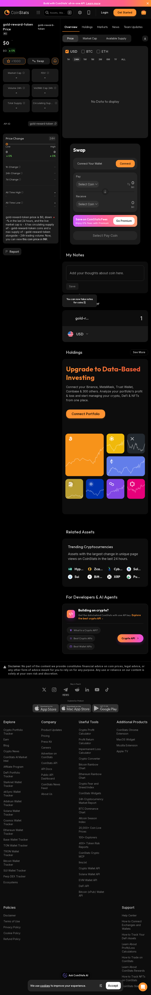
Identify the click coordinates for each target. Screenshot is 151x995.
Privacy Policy (12, 927)
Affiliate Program (13, 766)
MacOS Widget (126, 739)
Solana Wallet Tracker (11, 812)
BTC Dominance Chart (88, 810)
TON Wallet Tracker (15, 845)
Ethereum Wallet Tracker (13, 831)
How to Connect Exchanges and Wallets (132, 925)
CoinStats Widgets (90, 793)
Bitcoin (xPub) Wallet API (91, 893)
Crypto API (128, 638)
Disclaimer (9, 915)
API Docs (46, 768)
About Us (46, 793)
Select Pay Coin (105, 235)
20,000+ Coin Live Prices (90, 829)
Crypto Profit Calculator (86, 731)
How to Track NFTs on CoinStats (133, 978)
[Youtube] (97, 691)
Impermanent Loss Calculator (90, 750)
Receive (81, 196)
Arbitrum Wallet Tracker (12, 803)
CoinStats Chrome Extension (127, 731)
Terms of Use (11, 921)
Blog (6, 745)
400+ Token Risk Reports (89, 845)
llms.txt (83, 862)
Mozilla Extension (127, 745)
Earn (6, 739)
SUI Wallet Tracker (14, 870)
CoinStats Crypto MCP (89, 854)
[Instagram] (54, 691)
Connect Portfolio (86, 414)
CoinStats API (49, 763)
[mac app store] (75, 708)
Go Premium (124, 220)
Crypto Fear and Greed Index (89, 785)
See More (139, 352)
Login (104, 12)
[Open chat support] (142, 986)
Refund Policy (11, 939)
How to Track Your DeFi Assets (133, 936)
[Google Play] (105, 708)
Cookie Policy (11, 933)
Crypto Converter (89, 758)
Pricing (45, 735)
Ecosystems (10, 882)
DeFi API (84, 886)
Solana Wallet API (89, 874)
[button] (55, 123)
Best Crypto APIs (83, 638)
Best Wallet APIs (83, 646)
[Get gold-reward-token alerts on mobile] (55, 61)
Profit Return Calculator (86, 741)
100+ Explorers (88, 837)
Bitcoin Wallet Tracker (11, 862)
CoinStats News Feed (50, 786)
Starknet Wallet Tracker (12, 784)
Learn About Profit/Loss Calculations (129, 948)
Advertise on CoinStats (49, 755)
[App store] (46, 708)
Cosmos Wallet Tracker (12, 822)
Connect (125, 163)
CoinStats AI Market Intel (15, 759)
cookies (45, 985)
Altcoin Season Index (88, 820)
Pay (78, 176)
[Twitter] (44, 691)
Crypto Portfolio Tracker (13, 731)
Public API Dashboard (48, 776)
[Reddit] (77, 691)
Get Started (124, 12)
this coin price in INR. (35, 239)
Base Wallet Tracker (15, 839)
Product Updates (51, 729)
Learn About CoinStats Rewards (133, 968)
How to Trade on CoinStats (132, 959)
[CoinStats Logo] (16, 12)
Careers (46, 747)
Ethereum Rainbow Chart (90, 775)
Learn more (93, 3)
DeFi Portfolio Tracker (11, 774)
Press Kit (46, 741)
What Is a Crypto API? (86, 630)
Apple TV (122, 751)
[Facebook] (107, 691)
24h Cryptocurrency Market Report (91, 801)
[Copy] (55, 123)
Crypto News (11, 751)
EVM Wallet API (88, 880)
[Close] (145, 3)
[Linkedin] (87, 691)
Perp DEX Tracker (14, 876)
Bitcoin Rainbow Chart (88, 766)
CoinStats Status (131, 986)
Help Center (129, 915)
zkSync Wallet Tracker (12, 793)
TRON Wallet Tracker (11, 853)
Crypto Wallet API (89, 868)
